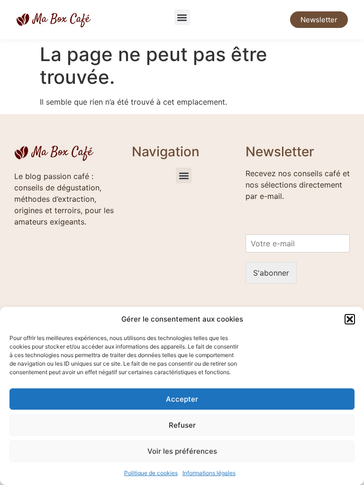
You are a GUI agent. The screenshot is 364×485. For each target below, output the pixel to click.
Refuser (182, 425)
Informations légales (209, 472)
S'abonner (271, 273)
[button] (350, 319)
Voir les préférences (182, 451)
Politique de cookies (151, 472)
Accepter (182, 399)
